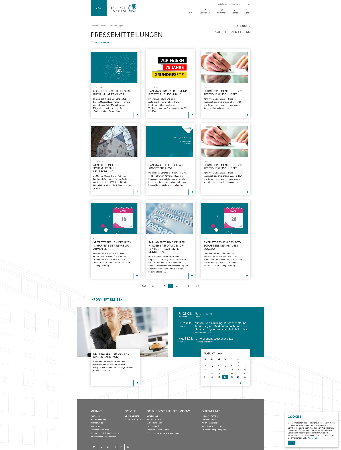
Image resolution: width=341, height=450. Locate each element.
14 (232, 370)
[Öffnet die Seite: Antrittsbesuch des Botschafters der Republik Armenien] (114, 218)
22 (238, 373)
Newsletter (95, 426)
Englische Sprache (133, 419)
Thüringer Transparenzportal (214, 430)
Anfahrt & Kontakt (98, 419)
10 (205, 370)
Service (235, 13)
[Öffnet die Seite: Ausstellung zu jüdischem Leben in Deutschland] (114, 141)
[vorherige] (153, 286)
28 (232, 377)
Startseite (94, 26)
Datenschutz (313, 438)
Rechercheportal (154, 419)
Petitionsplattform (154, 426)
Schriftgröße (223, 4)
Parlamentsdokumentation (158, 430)
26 (219, 377)
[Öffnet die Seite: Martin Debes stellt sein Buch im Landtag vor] (114, 67)
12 (219, 370)
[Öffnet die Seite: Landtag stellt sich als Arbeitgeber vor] (169, 141)
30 (245, 377)
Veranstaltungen (102, 42)
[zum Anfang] (144, 286)
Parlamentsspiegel (210, 423)
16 (245, 370)
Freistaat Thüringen (210, 416)
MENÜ (98, 8)
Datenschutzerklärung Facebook (105, 433)
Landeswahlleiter (209, 419)
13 (225, 370)
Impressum (95, 416)
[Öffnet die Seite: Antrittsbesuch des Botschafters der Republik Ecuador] (224, 218)
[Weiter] (188, 286)
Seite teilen (242, 26)
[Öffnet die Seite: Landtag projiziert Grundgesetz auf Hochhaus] (169, 67)
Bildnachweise (97, 423)
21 (232, 373)
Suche (246, 13)
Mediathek (221, 13)
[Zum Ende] (197, 286)
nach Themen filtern (232, 32)
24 (205, 377)
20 (225, 373)
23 (245, 373)
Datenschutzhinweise (100, 430)
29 (238, 377)
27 (225, 377)
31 (205, 380)
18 (212, 373)
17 (205, 373)
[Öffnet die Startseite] (123, 13)
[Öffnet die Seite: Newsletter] (122, 332)
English (247, 4)
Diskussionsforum (154, 423)
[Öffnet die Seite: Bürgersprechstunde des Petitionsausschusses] (224, 67)
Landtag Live (206, 13)
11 (212, 370)
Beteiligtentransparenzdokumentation (163, 433)
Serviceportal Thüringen (212, 426)
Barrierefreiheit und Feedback (103, 436)
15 (238, 370)
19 (219, 373)
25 (212, 377)
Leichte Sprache (236, 4)
